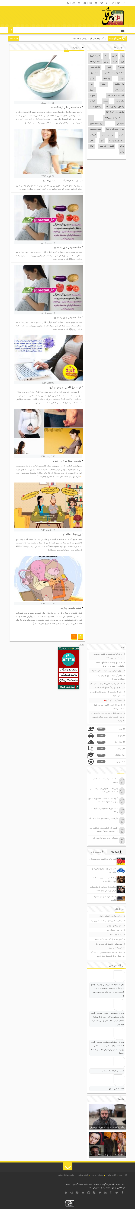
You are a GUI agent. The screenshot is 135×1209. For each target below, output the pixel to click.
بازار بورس (112, 729)
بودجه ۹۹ (121, 67)
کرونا (101, 140)
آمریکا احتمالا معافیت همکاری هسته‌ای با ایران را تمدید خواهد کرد (103, 800)
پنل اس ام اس (97, 1175)
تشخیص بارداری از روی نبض (67, 461)
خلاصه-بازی (94, 73)
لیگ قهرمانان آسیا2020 (115, 112)
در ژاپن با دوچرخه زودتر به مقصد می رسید (106, 921)
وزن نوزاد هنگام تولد (71, 534)
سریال (92, 89)
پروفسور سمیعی (108, 135)
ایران (122, 61)
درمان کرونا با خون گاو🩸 (113, 700)
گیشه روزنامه (83, 1175)
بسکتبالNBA (95, 61)
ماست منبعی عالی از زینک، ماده (66, 107)
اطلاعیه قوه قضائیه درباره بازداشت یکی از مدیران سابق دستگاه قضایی (103, 830)
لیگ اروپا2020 (95, 106)
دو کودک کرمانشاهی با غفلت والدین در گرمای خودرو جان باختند (108, 656)
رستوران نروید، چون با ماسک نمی (93, 38)
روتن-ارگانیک (119, 84)
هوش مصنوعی (95, 129)
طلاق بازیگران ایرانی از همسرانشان (111, 1155)
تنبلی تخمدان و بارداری (70, 608)
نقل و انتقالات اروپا (97, 123)
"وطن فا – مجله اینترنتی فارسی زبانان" (91, 1184)
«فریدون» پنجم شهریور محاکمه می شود (103, 818)
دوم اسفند (107, 78)
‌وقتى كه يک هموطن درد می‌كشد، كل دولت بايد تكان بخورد (107, 694)
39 (123, 56)
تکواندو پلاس (95, 67)
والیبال (121, 135)
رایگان (92, 78)
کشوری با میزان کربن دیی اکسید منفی (108, 939)
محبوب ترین (96, 852)
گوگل (92, 146)
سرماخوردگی (119, 89)
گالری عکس (111, 1175)
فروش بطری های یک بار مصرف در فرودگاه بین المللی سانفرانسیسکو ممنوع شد (107, 954)
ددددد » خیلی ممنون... (115, 1088)
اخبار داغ (115, 852)
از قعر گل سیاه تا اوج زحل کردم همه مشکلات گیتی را (110, 677)
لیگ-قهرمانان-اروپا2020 (115, 106)
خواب (122, 78)
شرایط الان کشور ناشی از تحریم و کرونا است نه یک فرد (109, 707)
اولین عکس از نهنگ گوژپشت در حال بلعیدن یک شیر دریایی (109, 946)
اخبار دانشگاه (112, 755)
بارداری (106, 61)
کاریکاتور (93, 135)
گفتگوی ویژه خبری (106, 146)
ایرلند (115, 61)
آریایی (114, 56)
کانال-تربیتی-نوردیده (116, 140)
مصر (91, 118)
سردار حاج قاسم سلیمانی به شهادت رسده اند (105, 810)
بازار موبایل (112, 748)
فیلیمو (105, 101)
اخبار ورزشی (112, 761)
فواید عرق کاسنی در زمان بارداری (65, 387)
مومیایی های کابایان (114, 925)
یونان (122, 151)
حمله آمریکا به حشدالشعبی (114, 73)
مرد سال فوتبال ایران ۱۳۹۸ (114, 118)
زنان (91, 84)
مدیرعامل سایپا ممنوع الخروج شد (105, 838)
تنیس (109, 67)
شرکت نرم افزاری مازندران (65, 1175)
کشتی (92, 140)
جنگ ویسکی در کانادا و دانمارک (110, 916)
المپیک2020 (95, 56)
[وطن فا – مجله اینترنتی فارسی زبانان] (100, 26)
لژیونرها (92, 101)
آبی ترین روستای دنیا (114, 930)
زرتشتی (103, 84)
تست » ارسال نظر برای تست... (113, 1071)
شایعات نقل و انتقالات (115, 95)
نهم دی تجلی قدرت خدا (115, 129)
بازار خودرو (112, 735)
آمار (106, 56)
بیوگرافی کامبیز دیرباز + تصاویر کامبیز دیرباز (108, 1127)
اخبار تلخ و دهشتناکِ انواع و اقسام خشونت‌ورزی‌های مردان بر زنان (110, 664)
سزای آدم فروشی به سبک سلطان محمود (107, 670)
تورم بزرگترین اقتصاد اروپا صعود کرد (102, 859)
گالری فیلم (123, 1175)
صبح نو (92, 95)
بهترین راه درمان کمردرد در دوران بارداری (61, 181)
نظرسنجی (120, 123)
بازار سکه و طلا (112, 742)
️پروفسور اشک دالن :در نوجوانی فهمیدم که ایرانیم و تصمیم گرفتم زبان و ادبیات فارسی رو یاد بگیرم (107, 717)
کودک (122, 146)
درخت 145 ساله (116, 934)
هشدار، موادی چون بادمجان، (67, 247)
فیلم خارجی (120, 101)
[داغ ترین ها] (10, 30)
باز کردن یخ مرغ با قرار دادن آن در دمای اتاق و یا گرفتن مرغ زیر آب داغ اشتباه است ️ (107, 685)
